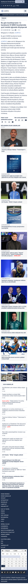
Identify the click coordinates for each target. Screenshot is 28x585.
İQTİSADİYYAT (4, 500)
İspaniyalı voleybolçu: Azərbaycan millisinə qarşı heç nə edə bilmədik (13, 281)
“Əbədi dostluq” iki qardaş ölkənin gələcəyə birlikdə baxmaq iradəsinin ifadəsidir (13, 402)
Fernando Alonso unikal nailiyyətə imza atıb (14, 332)
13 (16, 561)
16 (25, 561)
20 (16, 563)
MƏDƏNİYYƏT (4, 506)
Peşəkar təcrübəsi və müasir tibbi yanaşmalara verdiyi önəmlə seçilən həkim (13, 395)
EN (5, 5)
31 (4, 568)
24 (4, 566)
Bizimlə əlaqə (5, 524)
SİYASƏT (3, 498)
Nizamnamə (4, 528)
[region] (14, 437)
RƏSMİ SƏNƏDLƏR (6, 496)
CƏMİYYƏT (4, 504)
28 (19, 566)
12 (11, 561)
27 (16, 566)
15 (22, 561)
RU (3, 5)
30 (25, 566)
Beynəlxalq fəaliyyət (7, 532)
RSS (2, 543)
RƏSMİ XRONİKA (5, 494)
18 (8, 563)
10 (4, 561)
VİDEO (2, 519)
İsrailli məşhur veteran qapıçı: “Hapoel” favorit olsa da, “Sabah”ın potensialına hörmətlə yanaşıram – (12, 254)
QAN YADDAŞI (4, 515)
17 (4, 563)
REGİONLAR (4, 502)
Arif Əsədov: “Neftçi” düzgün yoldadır (12, 202)
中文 (17, 5)
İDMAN (4, 18)
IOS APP (3, 547)
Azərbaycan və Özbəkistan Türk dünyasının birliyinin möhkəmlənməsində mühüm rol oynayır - (14, 425)
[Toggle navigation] (25, 11)
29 (22, 566)
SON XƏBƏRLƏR (8, 384)
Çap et (13, 30)
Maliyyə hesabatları (7, 530)
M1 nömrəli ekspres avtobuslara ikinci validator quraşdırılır (12, 477)
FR (9, 5)
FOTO (2, 521)
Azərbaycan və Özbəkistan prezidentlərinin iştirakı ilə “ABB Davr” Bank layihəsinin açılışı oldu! (14, 469)
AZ (1, 5)
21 (19, 563)
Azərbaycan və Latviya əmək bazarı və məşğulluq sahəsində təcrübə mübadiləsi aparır (13, 410)
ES (11, 5)
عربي (14, 5)
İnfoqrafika (4, 517)
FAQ (2, 541)
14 (19, 561)
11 (8, 561)
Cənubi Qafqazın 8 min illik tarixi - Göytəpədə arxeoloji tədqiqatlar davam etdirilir (13, 461)
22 (22, 563)
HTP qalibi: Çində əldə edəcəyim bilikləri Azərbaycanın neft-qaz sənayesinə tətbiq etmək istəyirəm (13, 448)
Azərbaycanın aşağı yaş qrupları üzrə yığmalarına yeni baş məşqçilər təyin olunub (14, 176)
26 (11, 566)
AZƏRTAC (18, 33)
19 (11, 563)
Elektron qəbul (6, 539)
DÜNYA (3, 513)
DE (7, 5)
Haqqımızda (4, 526)
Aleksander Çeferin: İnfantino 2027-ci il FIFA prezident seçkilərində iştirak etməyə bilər (14, 307)
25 (8, 566)
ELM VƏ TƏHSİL (5, 509)
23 (25, 563)
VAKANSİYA (4, 536)
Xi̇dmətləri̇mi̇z (5, 534)
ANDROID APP (4, 545)
